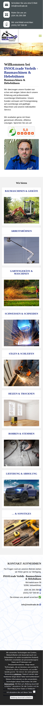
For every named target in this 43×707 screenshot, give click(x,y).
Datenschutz (9, 684)
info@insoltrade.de (19, 6)
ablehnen (18, 674)
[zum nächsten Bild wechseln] (30, 51)
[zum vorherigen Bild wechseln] (25, 51)
